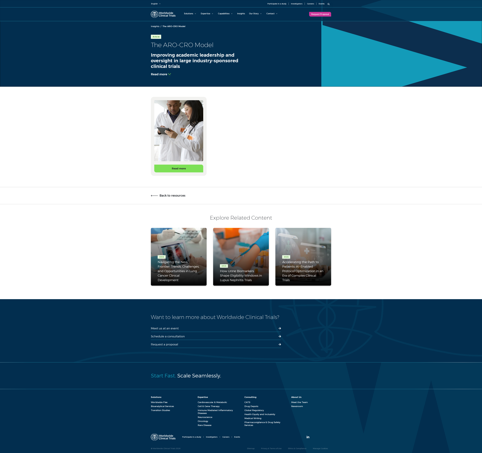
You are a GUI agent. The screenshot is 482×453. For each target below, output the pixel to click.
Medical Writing (252, 418)
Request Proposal (320, 14)
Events (321, 4)
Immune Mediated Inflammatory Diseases (215, 411)
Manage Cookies (320, 448)
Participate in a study (276, 4)
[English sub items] (159, 3)
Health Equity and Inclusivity (259, 414)
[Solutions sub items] (195, 13)
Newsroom (297, 406)
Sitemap (251, 448)
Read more (159, 74)
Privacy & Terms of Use (271, 448)
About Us (296, 397)
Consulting (250, 397)
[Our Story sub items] (260, 13)
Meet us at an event (165, 328)
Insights (241, 13)
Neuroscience (205, 417)
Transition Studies (160, 410)
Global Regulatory (254, 410)
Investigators (296, 4)
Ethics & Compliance (297, 448)
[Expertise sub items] (212, 13)
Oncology (203, 421)
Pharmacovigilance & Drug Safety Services (262, 423)
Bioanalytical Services (162, 406)
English (154, 4)
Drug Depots (251, 406)
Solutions (188, 13)
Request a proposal (164, 344)
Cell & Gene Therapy (209, 406)
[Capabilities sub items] (231, 13)
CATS (247, 402)
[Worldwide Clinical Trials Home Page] (163, 14)
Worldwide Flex (159, 402)
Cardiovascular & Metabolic (212, 402)
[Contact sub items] (276, 13)
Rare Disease (204, 425)
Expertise (205, 13)
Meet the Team (299, 402)
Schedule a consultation (168, 336)
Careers (310, 4)
